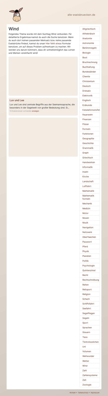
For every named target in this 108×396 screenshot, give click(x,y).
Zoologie (86, 384)
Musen (85, 218)
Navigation (87, 227)
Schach (86, 299)
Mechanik (87, 203)
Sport (85, 322)
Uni (84, 346)
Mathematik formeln (88, 197)
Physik (85, 251)
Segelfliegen (88, 313)
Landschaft (88, 181)
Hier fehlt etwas (54, 43)
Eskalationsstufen (90, 110)
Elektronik (87, 95)
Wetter (85, 361)
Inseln (85, 171)
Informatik (87, 167)
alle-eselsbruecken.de (81, 14)
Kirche (85, 176)
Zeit (84, 380)
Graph (85, 152)
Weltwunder (88, 356)
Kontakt (73, 393)
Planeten (86, 256)
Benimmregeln (89, 48)
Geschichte (88, 143)
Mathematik (88, 191)
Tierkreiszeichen (90, 342)
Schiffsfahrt (88, 303)
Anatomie (87, 38)
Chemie (86, 76)
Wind (84, 365)
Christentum (88, 81)
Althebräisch (88, 33)
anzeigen (35, 111)
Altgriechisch (88, 29)
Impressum (95, 393)
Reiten (85, 284)
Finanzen (86, 119)
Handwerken (88, 162)
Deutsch (86, 86)
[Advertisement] (43, 76)
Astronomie (88, 43)
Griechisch (87, 157)
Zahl (84, 370)
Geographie (88, 138)
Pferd (85, 246)
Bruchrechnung (89, 62)
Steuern (86, 332)
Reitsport (87, 289)
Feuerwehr (87, 114)
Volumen (86, 351)
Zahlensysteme (89, 375)
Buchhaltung (88, 67)
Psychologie (88, 265)
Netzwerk (87, 232)
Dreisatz (86, 90)
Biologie (86, 52)
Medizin (86, 208)
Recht (85, 275)
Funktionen (87, 133)
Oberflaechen (89, 237)
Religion (86, 294)
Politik (85, 261)
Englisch (86, 100)
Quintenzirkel (88, 270)
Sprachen (87, 327)
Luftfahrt (86, 186)
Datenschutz (83, 393)
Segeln (85, 318)
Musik (85, 222)
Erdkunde (87, 105)
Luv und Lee (17, 100)
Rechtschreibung (90, 279)
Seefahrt (86, 308)
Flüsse (85, 124)
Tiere (84, 337)
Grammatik (87, 148)
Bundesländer (89, 71)
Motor (85, 213)
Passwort (87, 241)
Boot (84, 57)
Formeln (86, 129)
